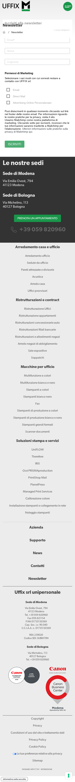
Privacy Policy (37, 739)
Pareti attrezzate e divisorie (37, 269)
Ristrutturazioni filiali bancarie (37, 329)
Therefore (37, 456)
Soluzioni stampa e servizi (37, 441)
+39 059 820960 (42, 230)
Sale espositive (37, 350)
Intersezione (46, 769)
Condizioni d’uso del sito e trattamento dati (37, 732)
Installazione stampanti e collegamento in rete (37, 505)
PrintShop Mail (37, 477)
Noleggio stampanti (37, 512)
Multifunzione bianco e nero (37, 382)
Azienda (36, 527)
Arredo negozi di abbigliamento (37, 343)
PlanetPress (37, 484)
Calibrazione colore (37, 498)
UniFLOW (37, 449)
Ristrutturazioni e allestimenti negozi (37, 337)
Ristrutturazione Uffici (37, 308)
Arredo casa (37, 284)
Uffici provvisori (37, 291)
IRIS (37, 463)
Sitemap (37, 760)
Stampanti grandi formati (37, 424)
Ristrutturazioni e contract (37, 300)
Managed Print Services (37, 491)
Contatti (37, 566)
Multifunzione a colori (37, 375)
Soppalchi (37, 357)
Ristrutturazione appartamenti (37, 315)
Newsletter (37, 579)
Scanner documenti (37, 431)
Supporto (37, 540)
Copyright (37, 718)
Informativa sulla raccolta (14, 779)
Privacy (37, 725)
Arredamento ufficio (37, 256)
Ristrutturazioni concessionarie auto (37, 322)
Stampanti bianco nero (37, 396)
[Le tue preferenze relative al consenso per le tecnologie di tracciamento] (68, 775)
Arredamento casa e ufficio (37, 247)
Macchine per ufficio (37, 367)
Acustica (37, 276)
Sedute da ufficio (37, 263)
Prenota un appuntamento (37, 218)
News (37, 553)
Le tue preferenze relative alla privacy (39, 753)
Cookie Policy (37, 746)
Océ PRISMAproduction (38, 470)
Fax (37, 403)
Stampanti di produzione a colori (37, 410)
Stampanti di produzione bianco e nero (37, 417)
